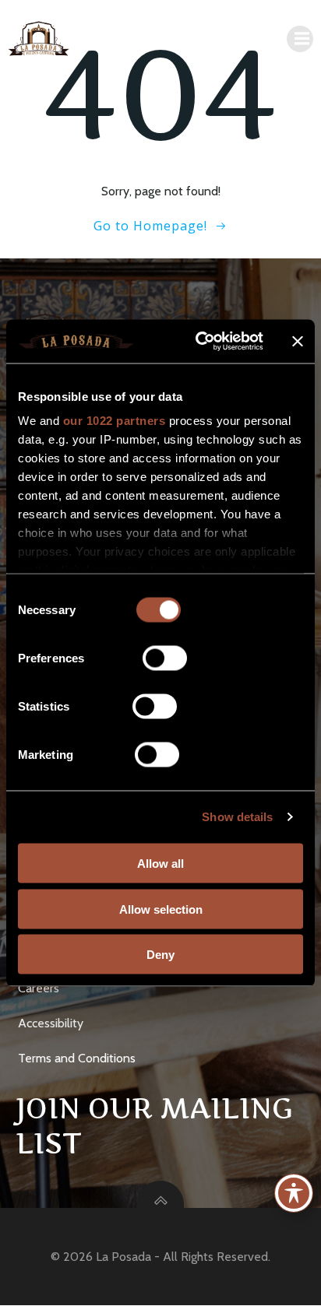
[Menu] (300, 39)
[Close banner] (297, 340)
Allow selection (161, 908)
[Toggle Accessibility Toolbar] (293, 1193)
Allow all (160, 863)
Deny (160, 954)
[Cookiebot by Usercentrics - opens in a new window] (198, 342)
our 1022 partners (114, 420)
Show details (237, 816)
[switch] (165, 656)
